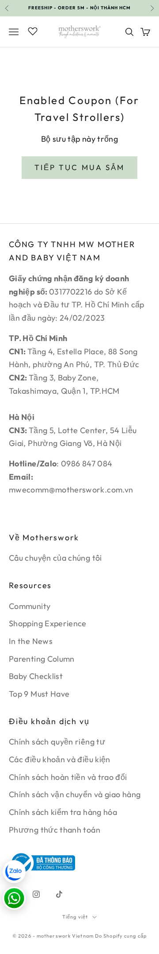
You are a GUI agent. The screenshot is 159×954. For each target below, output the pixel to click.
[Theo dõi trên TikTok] (59, 894)
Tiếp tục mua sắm (79, 167)
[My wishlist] (32, 30)
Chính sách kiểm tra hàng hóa (63, 812)
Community (29, 606)
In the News (31, 641)
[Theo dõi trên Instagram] (36, 894)
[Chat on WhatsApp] (14, 898)
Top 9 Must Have (39, 694)
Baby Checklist (36, 676)
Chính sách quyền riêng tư (57, 742)
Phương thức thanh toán (54, 830)
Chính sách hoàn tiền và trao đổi (68, 777)
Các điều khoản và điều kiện (59, 759)
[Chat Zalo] (14, 871)
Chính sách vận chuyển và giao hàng (74, 794)
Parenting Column (42, 659)
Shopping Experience (48, 623)
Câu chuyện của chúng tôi (55, 558)
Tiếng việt (75, 917)
